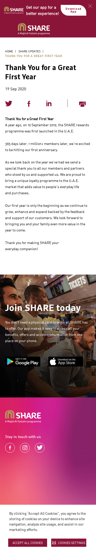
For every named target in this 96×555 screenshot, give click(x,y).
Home (9, 51)
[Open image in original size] (34, 29)
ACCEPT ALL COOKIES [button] (28, 543)
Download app (73, 10)
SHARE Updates (29, 51)
